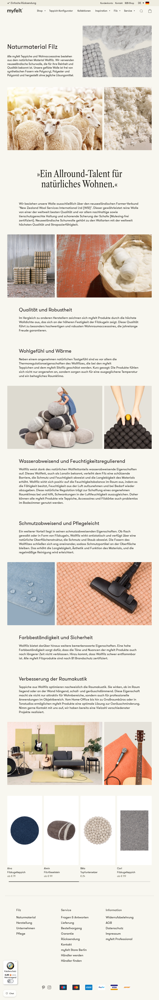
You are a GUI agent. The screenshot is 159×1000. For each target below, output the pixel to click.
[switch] (10, 981)
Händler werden (72, 955)
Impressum (113, 934)
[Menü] (16, 962)
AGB (109, 923)
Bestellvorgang (71, 928)
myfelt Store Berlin (74, 950)
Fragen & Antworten (75, 917)
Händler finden (71, 961)
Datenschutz (114, 928)
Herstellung (24, 923)
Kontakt (119, 3)
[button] (141, 10)
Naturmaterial (26, 917)
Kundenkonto (106, 3)
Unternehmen (25, 928)
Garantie (67, 934)
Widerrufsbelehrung (120, 917)
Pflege (20, 934)
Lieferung (67, 923)
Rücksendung (70, 939)
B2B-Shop (129, 3)
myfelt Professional (119, 939)
